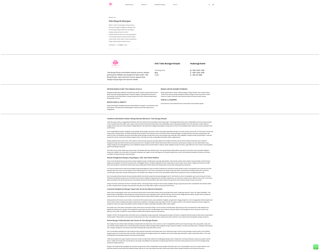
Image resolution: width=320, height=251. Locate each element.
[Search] (209, 4)
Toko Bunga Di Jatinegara (120, 21)
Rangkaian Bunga (160, 4)
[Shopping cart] (213, 4)
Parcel (175, 4)
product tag (112, 17)
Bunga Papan (129, 4)
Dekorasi (143, 4)
